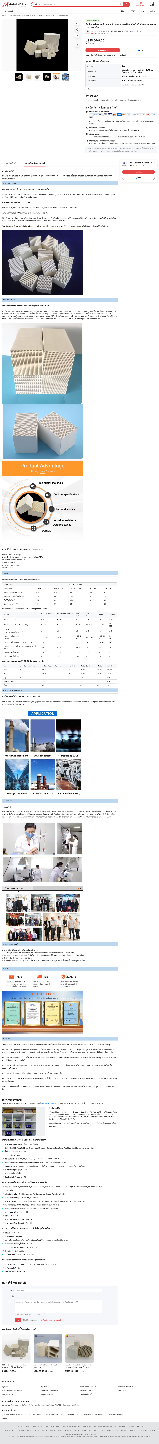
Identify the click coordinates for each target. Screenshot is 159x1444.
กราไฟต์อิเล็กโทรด (8, 1394)
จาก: (12, 1290)
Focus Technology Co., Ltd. (81, 1434)
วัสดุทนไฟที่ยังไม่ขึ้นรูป (87, 1387)
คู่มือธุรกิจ (131, 1426)
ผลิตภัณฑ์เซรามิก (85, 1391)
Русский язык (86, 1430)
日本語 (37, 1430)
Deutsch (60, 1430)
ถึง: (13, 1296)
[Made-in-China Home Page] (14, 4)
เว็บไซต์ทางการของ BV (49, 1103)
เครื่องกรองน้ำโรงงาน (34, 1415)
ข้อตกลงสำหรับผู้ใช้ (37, 1426)
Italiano (76, 1430)
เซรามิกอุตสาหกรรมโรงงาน (13, 1415)
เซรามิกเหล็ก (99, 1415)
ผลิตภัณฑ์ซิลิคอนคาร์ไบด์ (49, 1391)
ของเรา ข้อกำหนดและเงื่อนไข (141, 1436)
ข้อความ (27, 1426)
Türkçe (131, 1430)
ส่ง (18, 1320)
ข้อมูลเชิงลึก (122, 1426)
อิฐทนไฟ (5, 1387)
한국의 (94, 1430)
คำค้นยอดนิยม (87, 1426)
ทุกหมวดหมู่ (9, 11)
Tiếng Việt (139, 1430)
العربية (101, 1430)
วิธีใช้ (133, 11)
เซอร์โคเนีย (122, 1391)
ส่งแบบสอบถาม (103, 50)
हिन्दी (117, 1430)
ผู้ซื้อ (122, 11)
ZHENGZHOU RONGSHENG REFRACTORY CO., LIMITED (109, 31)
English (14, 1430)
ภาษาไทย (123, 1430)
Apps (142, 11)
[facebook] (138, 1426)
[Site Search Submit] (126, 4)
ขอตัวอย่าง (123, 55)
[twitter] (142, 1426)
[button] (120, 4)
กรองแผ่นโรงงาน (73, 1415)
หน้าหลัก (5, 16)
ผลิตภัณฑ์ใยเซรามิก (125, 1387)
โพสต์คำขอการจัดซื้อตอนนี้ (51, 1320)
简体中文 (21, 1430)
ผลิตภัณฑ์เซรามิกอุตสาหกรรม (44, 16)
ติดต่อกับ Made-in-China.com (71, 1426)
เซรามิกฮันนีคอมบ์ (62, 16)
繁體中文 (29, 1430)
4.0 (131, 166)
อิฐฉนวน (44, 1387)
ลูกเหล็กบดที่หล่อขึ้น (86, 1394)
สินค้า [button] (36, 4)
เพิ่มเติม (4, 1419)
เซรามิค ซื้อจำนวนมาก (116, 1415)
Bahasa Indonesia (150, 1430)
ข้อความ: (11, 1302)
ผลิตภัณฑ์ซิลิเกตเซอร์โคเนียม (12, 1391)
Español (52, 1430)
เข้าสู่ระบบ (153, 6)
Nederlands (109, 1430)
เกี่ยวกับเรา (19, 1426)
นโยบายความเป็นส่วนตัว (53, 1426)
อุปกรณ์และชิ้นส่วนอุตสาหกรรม (20, 16)
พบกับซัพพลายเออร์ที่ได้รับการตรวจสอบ (105, 1426)
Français (44, 1430)
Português (68, 1430)
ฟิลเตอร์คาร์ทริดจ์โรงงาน (54, 1415)
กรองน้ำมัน (87, 1415)
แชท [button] (141, 50)
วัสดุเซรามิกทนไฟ (47, 1394)
